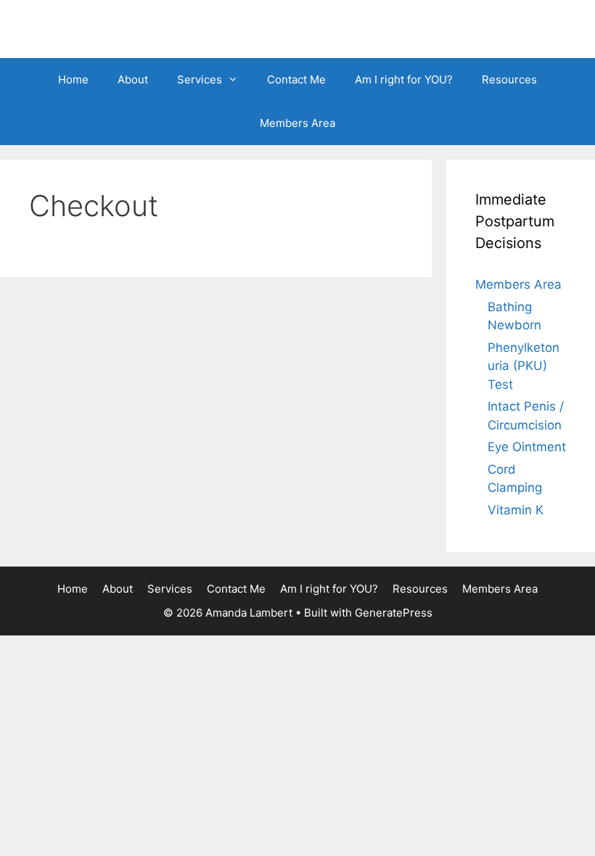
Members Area (297, 123)
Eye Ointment (527, 447)
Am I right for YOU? (404, 79)
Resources (509, 79)
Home (73, 79)
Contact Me (296, 79)
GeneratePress (393, 613)
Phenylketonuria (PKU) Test (523, 366)
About (133, 79)
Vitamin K (515, 510)
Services (199, 79)
